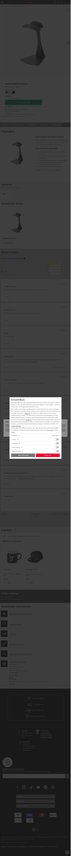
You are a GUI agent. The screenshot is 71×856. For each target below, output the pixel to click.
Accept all (47, 455)
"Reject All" (27, 413)
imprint (13, 432)
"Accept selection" (16, 426)
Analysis (14, 439)
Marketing (15, 443)
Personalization (16, 447)
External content (16, 451)
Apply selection (23, 455)
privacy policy (49, 430)
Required (14, 435)
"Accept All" (28, 419)
